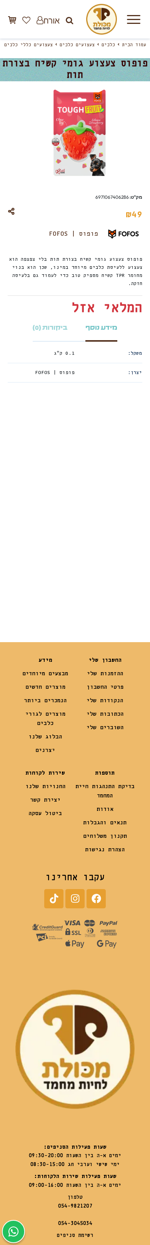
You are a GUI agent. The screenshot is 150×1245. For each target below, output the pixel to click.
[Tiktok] (53, 898)
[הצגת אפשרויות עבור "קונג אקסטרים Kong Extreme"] (23, 592)
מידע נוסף (101, 327)
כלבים (108, 45)
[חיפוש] (69, 20)
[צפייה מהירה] (85, 477)
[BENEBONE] (109, 570)
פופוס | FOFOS (73, 234)
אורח (51, 20)
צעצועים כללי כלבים (28, 45)
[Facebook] (96, 898)
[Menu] (133, 19)
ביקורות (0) (50, 327)
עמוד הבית (134, 45)
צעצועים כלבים (77, 45)
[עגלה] (12, 20)
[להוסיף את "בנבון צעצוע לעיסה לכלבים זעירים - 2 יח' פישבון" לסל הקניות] (90, 592)
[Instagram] (75, 898)
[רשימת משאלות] (26, 20)
